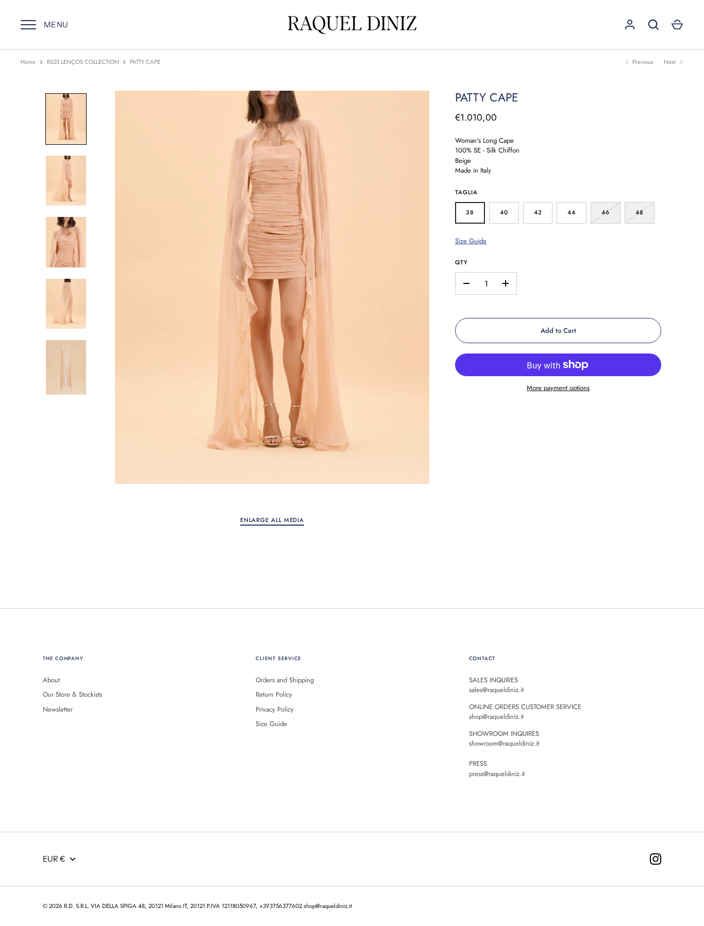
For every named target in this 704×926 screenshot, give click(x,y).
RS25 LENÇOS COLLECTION (83, 62)
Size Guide (471, 241)
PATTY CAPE (145, 62)
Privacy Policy (275, 709)
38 (470, 212)
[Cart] (677, 24)
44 (571, 212)
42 (538, 212)
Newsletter (58, 709)
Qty (461, 262)
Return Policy (274, 694)
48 (639, 212)
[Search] (653, 24)
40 (504, 212)
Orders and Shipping (285, 680)
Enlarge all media (272, 520)
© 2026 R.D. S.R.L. (66, 906)
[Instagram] (655, 859)
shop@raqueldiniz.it (328, 906)
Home (28, 62)
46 (605, 212)
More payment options (558, 388)
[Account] (629, 24)
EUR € (54, 859)
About (51, 680)
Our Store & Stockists (72, 694)
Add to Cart (558, 330)
